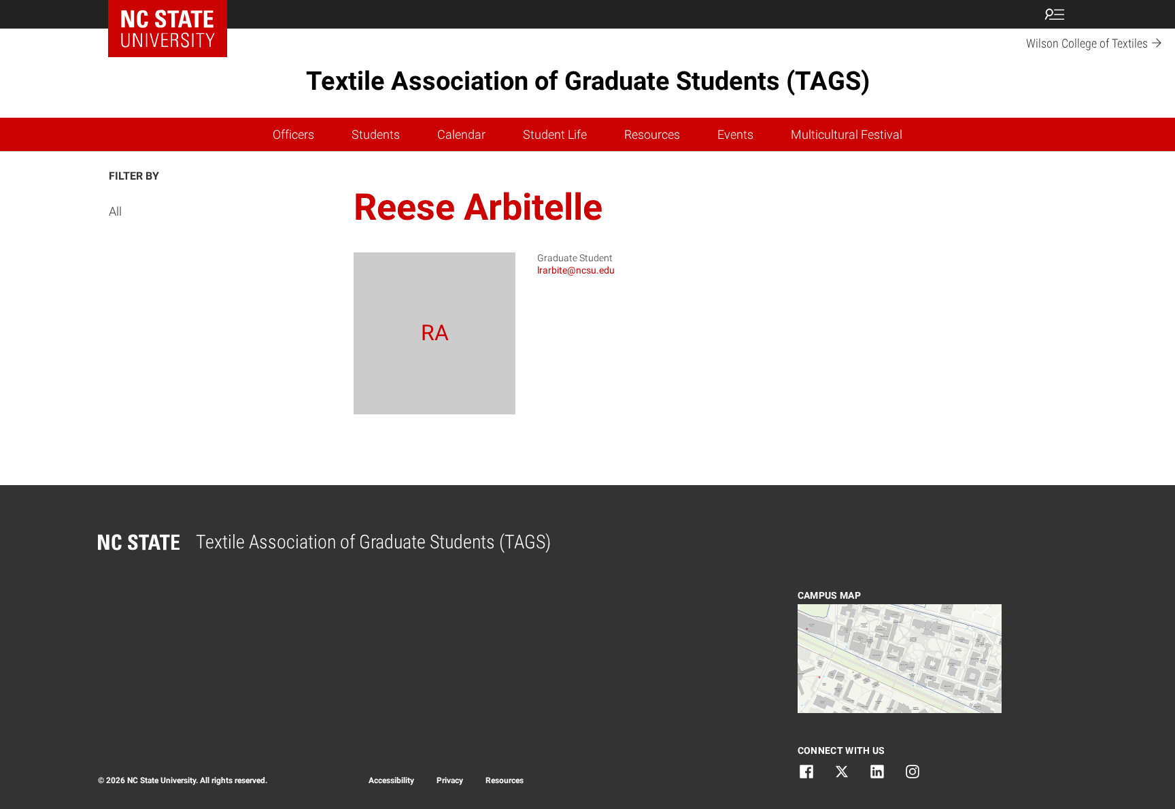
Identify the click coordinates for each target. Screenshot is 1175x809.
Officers (293, 134)
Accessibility (391, 780)
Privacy (450, 780)
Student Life (555, 134)
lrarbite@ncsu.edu (576, 270)
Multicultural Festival (846, 134)
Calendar (461, 134)
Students (376, 134)
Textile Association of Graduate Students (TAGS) (588, 81)
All (115, 211)
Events (735, 134)
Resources (652, 134)
